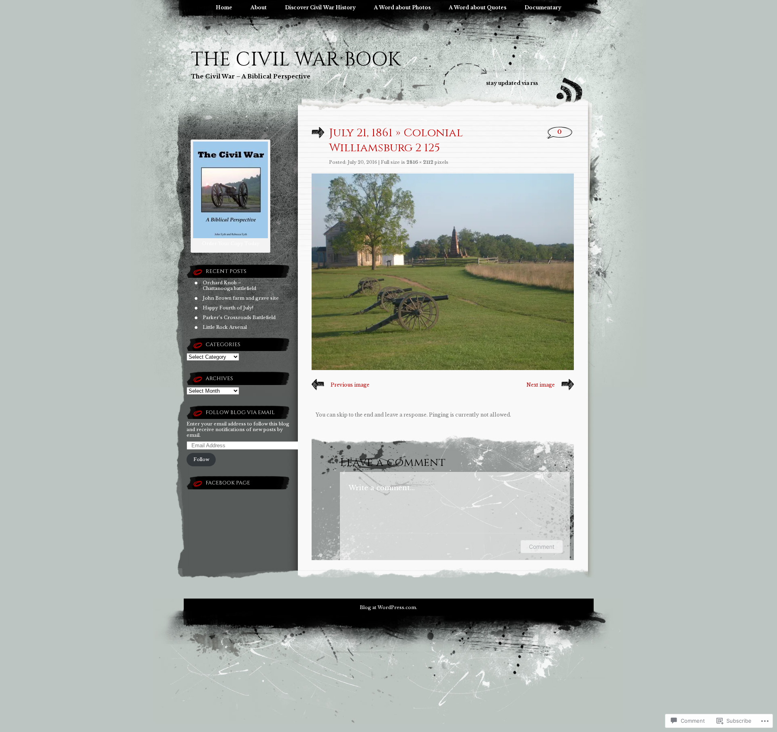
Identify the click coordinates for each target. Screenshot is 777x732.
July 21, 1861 (361, 132)
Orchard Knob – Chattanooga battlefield (229, 285)
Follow (201, 459)
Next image (540, 385)
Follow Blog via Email (240, 412)
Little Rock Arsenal (225, 327)
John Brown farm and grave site (241, 298)
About (259, 7)
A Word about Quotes (477, 7)
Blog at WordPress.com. (388, 607)
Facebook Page (228, 483)
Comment (541, 546)
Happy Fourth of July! (228, 308)
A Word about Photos (402, 7)
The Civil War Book (295, 60)
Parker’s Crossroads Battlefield (239, 317)
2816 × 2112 (419, 162)
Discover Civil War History (320, 7)
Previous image (350, 385)
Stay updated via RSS (512, 83)
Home (224, 7)
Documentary (542, 7)
